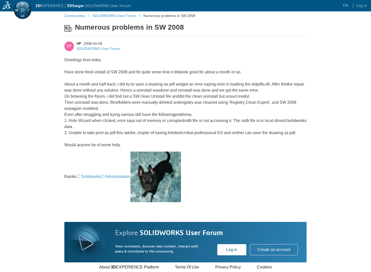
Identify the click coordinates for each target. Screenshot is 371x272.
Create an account (273, 249)
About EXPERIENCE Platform (129, 267)
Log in (231, 249)
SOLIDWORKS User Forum (98, 49)
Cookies (264, 267)
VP (78, 43)
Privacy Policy (228, 267)
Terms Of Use (187, 267)
